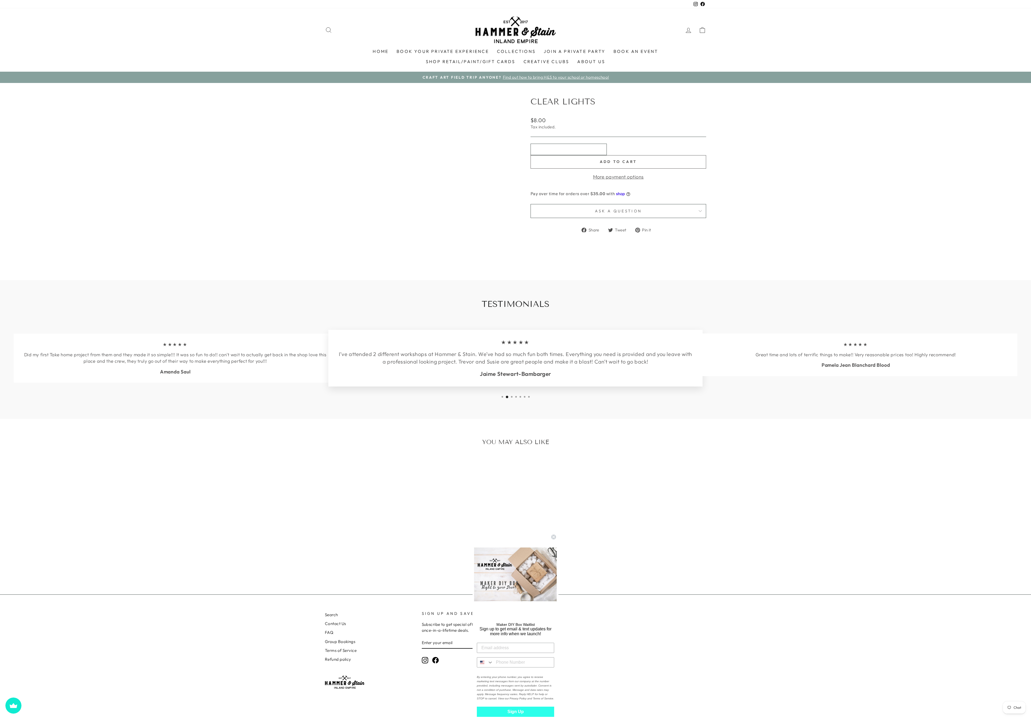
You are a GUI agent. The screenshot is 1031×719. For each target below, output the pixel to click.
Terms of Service (341, 650)
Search (331, 614)
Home (381, 51)
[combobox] (485, 662)
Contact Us (335, 623)
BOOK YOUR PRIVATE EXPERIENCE (443, 51)
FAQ (329, 632)
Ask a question (618, 211)
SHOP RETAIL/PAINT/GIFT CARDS (471, 61)
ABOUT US (591, 61)
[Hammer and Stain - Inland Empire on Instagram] (425, 660)
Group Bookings (340, 641)
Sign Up (515, 711)
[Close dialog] (553, 537)
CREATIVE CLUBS (546, 61)
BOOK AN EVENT (635, 51)
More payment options (618, 177)
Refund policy (338, 659)
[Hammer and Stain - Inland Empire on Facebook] (435, 660)
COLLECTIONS (516, 51)
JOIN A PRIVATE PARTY (574, 51)
